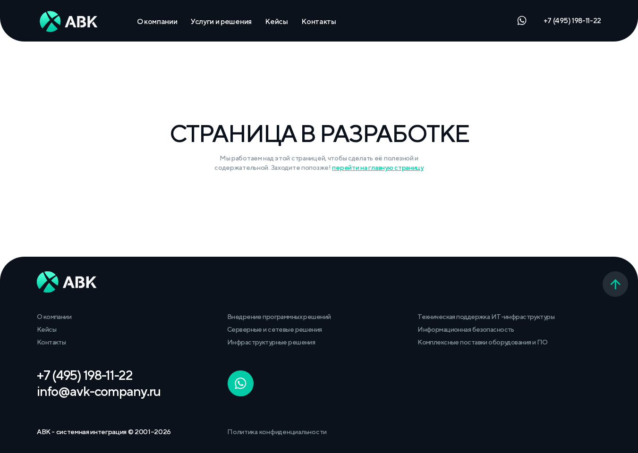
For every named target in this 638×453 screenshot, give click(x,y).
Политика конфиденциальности (277, 432)
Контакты (318, 21)
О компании (157, 21)
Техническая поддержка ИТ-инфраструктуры (485, 316)
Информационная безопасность (465, 329)
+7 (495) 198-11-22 (572, 20)
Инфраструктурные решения (271, 342)
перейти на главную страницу (377, 167)
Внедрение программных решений (279, 316)
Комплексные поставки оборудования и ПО (482, 342)
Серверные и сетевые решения (274, 329)
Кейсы (276, 21)
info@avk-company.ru (99, 391)
